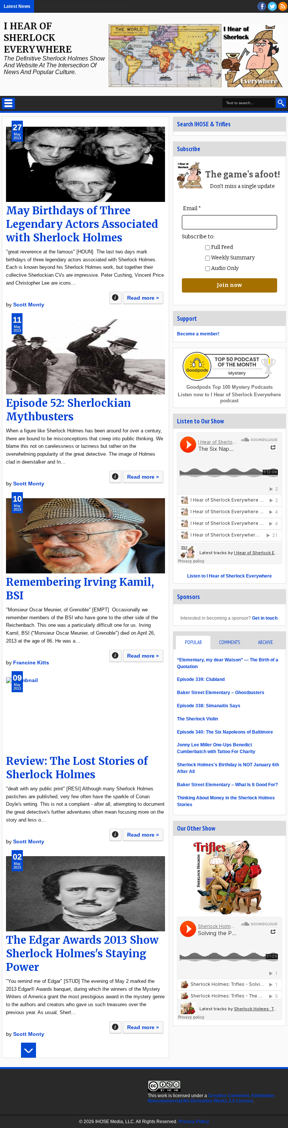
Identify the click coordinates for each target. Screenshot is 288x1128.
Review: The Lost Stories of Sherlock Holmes (77, 767)
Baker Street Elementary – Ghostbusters (220, 692)
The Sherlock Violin (197, 719)
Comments (229, 642)
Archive (265, 642)
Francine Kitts (31, 663)
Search (281, 103)
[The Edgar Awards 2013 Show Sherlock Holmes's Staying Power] (85, 893)
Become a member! (198, 334)
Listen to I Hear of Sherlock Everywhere (229, 576)
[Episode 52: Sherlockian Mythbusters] (85, 356)
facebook (261, 6)
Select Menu (8, 103)
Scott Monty (28, 305)
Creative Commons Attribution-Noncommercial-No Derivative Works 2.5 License (211, 1098)
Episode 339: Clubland (201, 679)
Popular (193, 642)
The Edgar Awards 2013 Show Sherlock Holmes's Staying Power (82, 953)
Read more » (143, 298)
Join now (229, 285)
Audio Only (224, 268)
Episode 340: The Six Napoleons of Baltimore (225, 732)
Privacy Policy (193, 1121)
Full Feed (221, 247)
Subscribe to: (198, 236)
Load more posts (28, 1050)
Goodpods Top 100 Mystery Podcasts (229, 387)
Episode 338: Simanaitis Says (208, 705)
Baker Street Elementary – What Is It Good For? (227, 784)
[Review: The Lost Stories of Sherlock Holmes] (85, 714)
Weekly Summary (232, 258)
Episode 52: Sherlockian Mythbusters (68, 409)
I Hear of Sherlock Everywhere (38, 37)
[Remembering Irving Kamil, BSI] (85, 535)
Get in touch (265, 618)
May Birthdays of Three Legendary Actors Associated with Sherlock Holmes (82, 224)
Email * (192, 208)
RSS (282, 6)
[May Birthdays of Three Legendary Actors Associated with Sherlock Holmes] (85, 164)
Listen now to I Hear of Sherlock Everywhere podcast (229, 397)
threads (272, 6)
